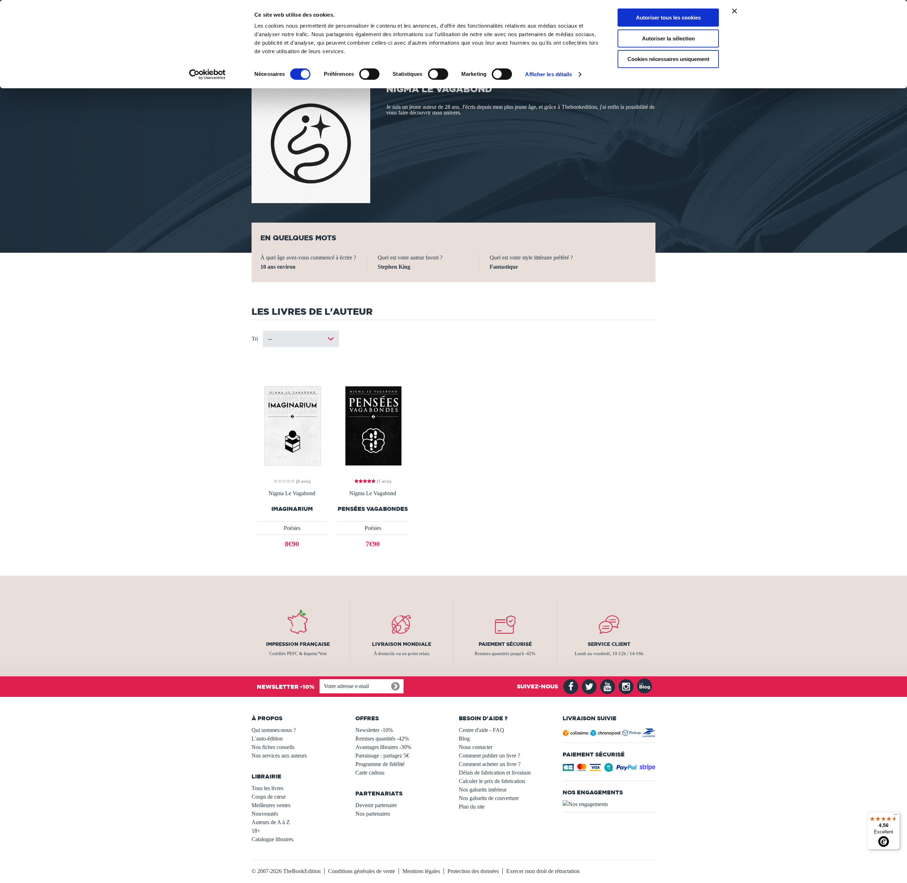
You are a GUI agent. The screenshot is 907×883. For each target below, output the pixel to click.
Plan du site (472, 807)
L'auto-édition (267, 739)
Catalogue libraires (272, 839)
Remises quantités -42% (382, 739)
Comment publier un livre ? (489, 756)
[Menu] (895, 816)
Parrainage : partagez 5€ (382, 756)
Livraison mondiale (401, 644)
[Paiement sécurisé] (609, 769)
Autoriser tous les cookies (668, 18)
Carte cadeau (369, 773)
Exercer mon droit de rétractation (543, 871)
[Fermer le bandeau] (734, 11)
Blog (464, 739)
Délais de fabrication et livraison (495, 773)
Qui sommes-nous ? (274, 730)
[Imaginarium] (292, 425)
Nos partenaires (372, 814)
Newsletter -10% (374, 730)
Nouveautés (265, 814)
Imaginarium (292, 509)
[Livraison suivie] (609, 734)
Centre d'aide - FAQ (481, 730)
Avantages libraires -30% (383, 747)
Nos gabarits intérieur (483, 790)
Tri (255, 339)
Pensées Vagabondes (373, 509)
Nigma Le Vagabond (292, 493)
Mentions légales (421, 871)
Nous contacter (475, 747)
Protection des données (473, 871)
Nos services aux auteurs (279, 756)
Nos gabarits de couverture (489, 798)
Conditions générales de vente (361, 871)
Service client (609, 644)
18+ (256, 831)
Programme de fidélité (380, 764)
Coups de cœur (269, 797)
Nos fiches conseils (273, 747)
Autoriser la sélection (668, 38)
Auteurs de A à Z (271, 822)
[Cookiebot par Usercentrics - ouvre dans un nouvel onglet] (207, 74)
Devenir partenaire (376, 805)
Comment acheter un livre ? (489, 764)
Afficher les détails (548, 74)
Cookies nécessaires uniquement (668, 59)
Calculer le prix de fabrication (492, 781)
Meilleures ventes (271, 805)
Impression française (298, 644)
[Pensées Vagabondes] (373, 425)
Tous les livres (267, 788)
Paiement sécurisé (505, 644)
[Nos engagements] (609, 804)
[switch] (369, 74)
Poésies (292, 528)
